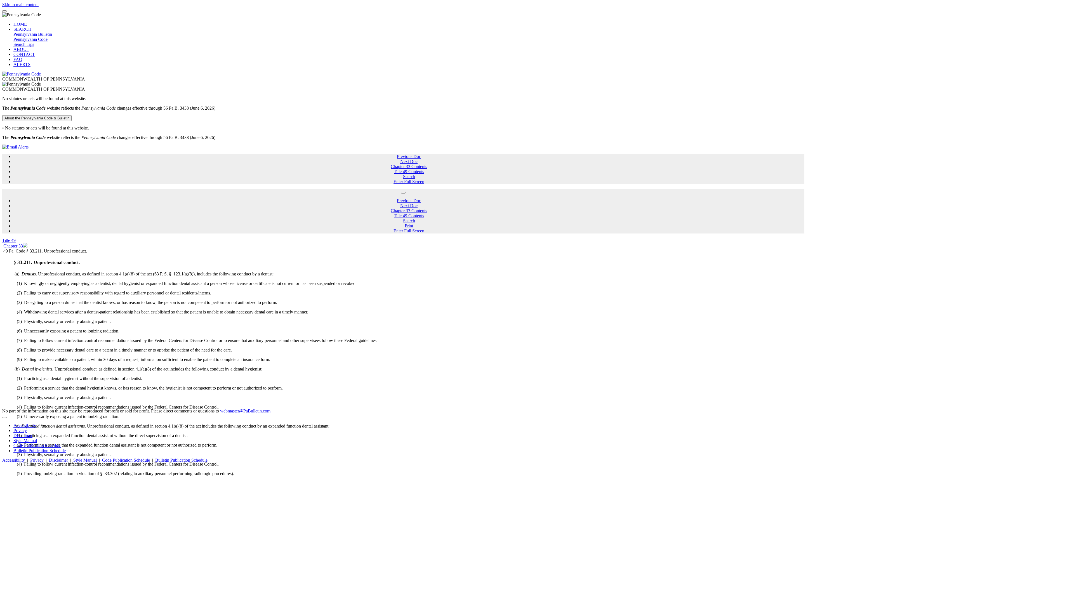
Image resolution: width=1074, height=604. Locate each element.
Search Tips (23, 44)
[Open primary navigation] (4, 11)
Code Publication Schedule (37, 445)
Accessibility (24, 425)
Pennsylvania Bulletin (32, 34)
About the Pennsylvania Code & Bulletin (36, 118)
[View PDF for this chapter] (25, 246)
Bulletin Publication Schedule (39, 450)
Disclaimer (22, 435)
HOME (20, 24)
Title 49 (9, 240)
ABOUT (21, 49)
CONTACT (24, 54)
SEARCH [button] (22, 29)
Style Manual (25, 440)
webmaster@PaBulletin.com (245, 411)
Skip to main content (20, 4)
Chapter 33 (13, 246)
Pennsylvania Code (30, 39)
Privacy (20, 430)
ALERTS (21, 64)
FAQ (17, 59)
